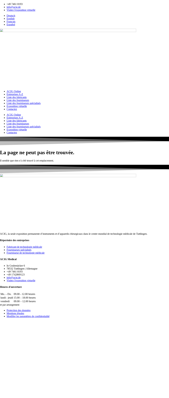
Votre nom (6, 350)
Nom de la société (10, 367)
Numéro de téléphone (12, 363)
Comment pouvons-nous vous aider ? (20, 353)
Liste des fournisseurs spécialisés (24, 103)
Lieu (3, 377)
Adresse (5, 370)
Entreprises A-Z (15, 94)
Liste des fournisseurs (18, 100)
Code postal (7, 373)
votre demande (8, 386)
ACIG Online (14, 91)
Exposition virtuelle (17, 106)
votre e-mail (7, 360)
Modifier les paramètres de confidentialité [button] (28, 316)
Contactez (12, 109)
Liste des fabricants (17, 97)
